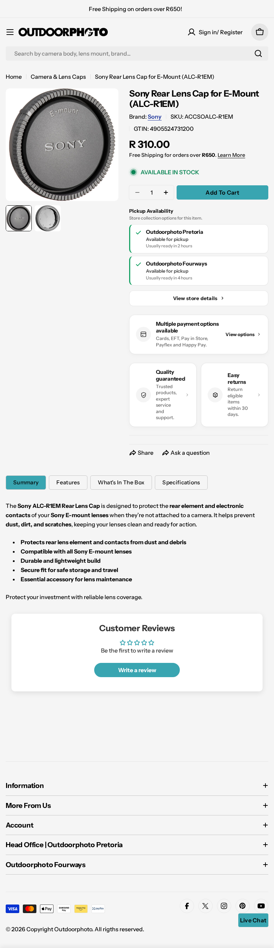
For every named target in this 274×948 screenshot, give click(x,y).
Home (14, 76)
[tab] (26, 482)
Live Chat (253, 920)
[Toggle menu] (10, 32)
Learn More (231, 155)
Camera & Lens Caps (58, 76)
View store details (195, 298)
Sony (155, 116)
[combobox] (137, 53)
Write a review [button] (137, 670)
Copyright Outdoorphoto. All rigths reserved (84, 929)
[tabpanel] (137, 551)
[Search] (258, 53)
